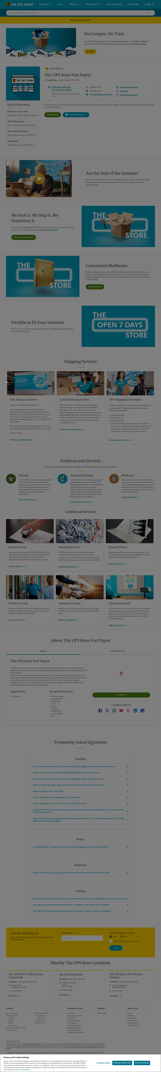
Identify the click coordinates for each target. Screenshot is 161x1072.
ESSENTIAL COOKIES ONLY (122, 1063)
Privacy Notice (25, 1069)
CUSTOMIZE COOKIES (103, 1063)
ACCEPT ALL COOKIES (142, 1063)
